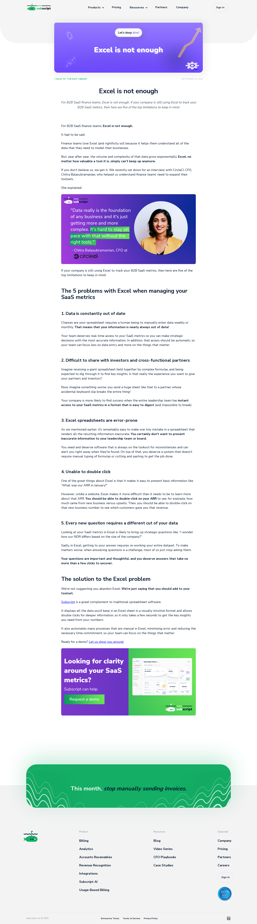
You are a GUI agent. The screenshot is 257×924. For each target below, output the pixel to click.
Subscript (68, 602)
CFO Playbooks (165, 857)
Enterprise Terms (110, 918)
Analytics (86, 849)
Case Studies (163, 865)
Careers (223, 865)
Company (182, 7)
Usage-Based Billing (94, 890)
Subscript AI (88, 882)
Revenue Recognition (95, 865)
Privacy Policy (151, 918)
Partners (161, 7)
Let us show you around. (106, 642)
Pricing (223, 849)
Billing (83, 841)
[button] (95, 7)
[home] (45, 7)
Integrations (88, 873)
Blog (157, 841)
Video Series (163, 849)
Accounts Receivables (95, 857)
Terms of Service (131, 918)
